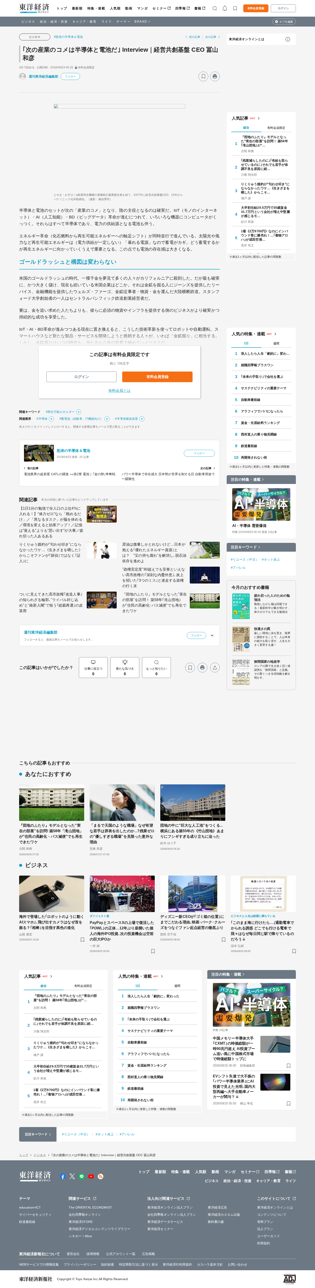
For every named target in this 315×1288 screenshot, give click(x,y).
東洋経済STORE (81, 1222)
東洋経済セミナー (160, 1229)
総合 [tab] (246, 127)
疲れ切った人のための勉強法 (272, 598)
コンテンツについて (271, 1214)
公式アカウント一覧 (120, 1254)
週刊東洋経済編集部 (43, 76)
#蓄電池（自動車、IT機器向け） (81, 418)
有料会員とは (119, 391)
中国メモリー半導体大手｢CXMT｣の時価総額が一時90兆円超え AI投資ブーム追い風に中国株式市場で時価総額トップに (234, 1048)
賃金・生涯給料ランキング (260, 423)
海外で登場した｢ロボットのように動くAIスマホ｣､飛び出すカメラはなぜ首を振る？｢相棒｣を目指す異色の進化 (51, 922)
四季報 (180, 8)
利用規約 (263, 1243)
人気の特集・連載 (248, 334)
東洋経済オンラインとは (246, 39)
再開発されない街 (254, 457)
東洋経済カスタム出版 (224, 1214)
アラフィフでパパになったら (262, 411)
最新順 (77, 8)
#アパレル (238, 567)
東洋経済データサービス (165, 1222)
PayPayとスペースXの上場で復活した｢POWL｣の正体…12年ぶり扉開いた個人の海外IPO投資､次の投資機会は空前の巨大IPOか (122, 931)
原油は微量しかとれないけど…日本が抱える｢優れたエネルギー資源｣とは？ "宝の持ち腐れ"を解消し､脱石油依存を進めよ (154, 552)
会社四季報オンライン (85, 1214)
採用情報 (92, 1254)
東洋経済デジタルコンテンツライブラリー (100, 1229)
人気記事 (240, 118)
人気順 (115, 8)
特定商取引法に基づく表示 (138, 1264)
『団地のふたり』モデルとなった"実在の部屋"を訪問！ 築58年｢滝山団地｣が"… (264, 141)
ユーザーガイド (268, 1236)
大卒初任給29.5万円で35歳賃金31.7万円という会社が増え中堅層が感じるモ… (265, 212)
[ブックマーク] (203, 76)
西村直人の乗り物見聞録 (259, 434)
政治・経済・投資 (54, 21)
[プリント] (215, 76)
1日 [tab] (246, 343)
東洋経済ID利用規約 (177, 1264)
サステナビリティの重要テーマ (263, 388)
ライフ (106, 21)
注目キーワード (244, 547)
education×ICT (30, 1207)
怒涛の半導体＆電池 (73, 451)
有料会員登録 (255, 8)
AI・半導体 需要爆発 (249, 526)
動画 (128, 8)
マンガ (142, 8)
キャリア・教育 (84, 21)
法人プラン (265, 1229)
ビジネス (28, 21)
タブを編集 (286, 21)
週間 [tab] (276, 343)
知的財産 (107, 1264)
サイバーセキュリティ (35, 1214)
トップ (61, 8)
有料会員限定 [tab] (276, 128)
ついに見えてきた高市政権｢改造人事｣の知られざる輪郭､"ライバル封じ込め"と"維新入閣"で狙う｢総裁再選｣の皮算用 (51, 602)
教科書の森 (216, 1222)
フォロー (70, 76)
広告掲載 (148, 1254)
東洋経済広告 (217, 1207)
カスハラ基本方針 (210, 1264)
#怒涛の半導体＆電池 (68, 37)
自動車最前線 (251, 400)
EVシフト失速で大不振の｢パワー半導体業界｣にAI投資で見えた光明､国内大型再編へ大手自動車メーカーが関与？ (234, 1086)
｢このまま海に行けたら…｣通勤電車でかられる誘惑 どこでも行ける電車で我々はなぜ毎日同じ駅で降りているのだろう (262, 931)
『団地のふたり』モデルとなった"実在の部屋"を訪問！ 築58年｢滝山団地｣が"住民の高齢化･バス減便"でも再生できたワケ (154, 602)
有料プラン (265, 1222)
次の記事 (210, 37)
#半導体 (42, 418)
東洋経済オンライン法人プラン (170, 1207)
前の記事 (194, 37)
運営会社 (73, 1254)
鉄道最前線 (249, 446)
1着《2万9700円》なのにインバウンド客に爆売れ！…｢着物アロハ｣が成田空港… (264, 235)
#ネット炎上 (271, 559)
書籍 (198, 8)
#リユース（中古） (245, 559)
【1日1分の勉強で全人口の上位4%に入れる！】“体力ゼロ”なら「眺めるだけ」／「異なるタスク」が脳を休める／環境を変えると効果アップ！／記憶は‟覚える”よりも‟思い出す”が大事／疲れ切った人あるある (51, 522)
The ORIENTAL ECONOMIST (90, 1207)
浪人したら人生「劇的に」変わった (266, 353)
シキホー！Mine (80, 1236)
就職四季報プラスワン (257, 365)
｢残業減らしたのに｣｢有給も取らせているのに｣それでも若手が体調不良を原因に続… (264, 165)
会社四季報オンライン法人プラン (171, 1214)
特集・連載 (96, 8)
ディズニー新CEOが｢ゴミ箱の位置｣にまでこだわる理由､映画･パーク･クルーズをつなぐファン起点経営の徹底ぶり (192, 922)
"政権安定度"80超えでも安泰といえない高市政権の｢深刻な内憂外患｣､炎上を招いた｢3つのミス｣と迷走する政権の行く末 (153, 577)
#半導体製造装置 (126, 418)
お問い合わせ (237, 1264)
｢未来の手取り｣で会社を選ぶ (262, 376)
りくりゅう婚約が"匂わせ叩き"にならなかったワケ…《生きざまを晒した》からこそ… (265, 188)
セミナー (159, 8)
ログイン (283, 8)
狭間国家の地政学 (267, 661)
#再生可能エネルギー (60, 412)
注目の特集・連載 (246, 479)
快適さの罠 (262, 629)
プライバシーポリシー (80, 1264)
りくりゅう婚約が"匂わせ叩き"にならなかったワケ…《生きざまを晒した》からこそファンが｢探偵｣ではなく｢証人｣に (50, 552)
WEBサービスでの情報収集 (39, 1264)
